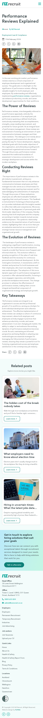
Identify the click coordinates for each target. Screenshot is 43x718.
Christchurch (7, 681)
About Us (5, 651)
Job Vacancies (7, 635)
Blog (4, 661)
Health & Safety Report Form (13, 658)
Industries (6, 622)
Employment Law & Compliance (14, 35)
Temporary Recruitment (11, 619)
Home (4, 647)
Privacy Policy (7, 665)
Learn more (10, 419)
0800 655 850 (10, 599)
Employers (6, 612)
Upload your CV (8, 638)
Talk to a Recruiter (14, 565)
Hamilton (5, 688)
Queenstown (7, 692)
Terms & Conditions (9, 669)
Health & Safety (8, 654)
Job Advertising (8, 626)
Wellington (6, 684)
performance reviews (21, 96)
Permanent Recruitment (11, 615)
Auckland (5, 677)
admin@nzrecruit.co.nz (13, 603)
